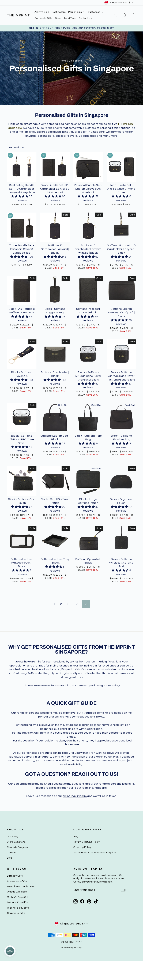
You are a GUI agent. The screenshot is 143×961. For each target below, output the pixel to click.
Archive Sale (42, 12)
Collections (75, 61)
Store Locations (16, 842)
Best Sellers (59, 12)
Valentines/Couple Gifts (20, 886)
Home (63, 61)
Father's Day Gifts (17, 902)
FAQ (75, 836)
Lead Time (70, 18)
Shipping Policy (82, 847)
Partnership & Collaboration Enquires (94, 852)
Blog (9, 858)
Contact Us (85, 18)
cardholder (88, 724)
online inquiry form (75, 796)
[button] (20, 196)
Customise (94, 12)
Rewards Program (17, 847)
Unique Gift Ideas (17, 892)
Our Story (12, 836)
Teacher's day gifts (18, 908)
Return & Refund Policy (86, 842)
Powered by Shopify (71, 947)
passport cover (81, 732)
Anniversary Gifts (17, 881)
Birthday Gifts (15, 876)
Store (58, 18)
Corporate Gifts (43, 18)
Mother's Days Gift (17, 897)
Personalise (75, 12)
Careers (11, 852)
